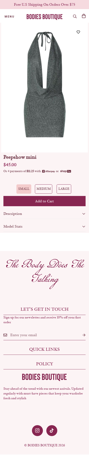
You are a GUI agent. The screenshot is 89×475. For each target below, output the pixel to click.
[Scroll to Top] (80, 450)
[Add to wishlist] (78, 32)
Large (63, 189)
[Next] (79, 88)
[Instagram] (37, 430)
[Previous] (10, 88)
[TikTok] (51, 430)
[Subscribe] (80, 335)
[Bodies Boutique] (44, 16)
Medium (44, 189)
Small (23, 189)
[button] (84, 16)
